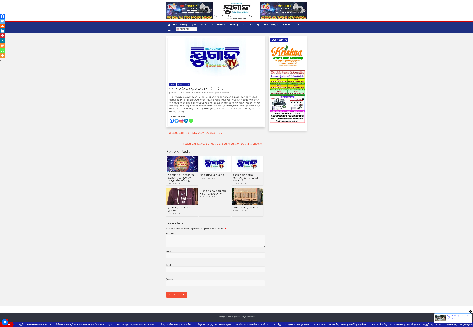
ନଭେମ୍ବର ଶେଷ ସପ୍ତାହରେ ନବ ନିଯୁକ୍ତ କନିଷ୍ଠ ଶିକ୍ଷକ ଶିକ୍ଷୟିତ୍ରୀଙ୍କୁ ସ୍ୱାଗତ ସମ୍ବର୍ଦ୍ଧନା (223, 143)
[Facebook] (172, 121)
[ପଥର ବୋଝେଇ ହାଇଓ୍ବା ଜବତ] (247, 190)
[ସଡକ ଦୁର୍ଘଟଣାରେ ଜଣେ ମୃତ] (215, 157)
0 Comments (198, 93)
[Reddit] (2, 26)
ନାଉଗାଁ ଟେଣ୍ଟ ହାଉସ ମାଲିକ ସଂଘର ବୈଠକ (247, 324)
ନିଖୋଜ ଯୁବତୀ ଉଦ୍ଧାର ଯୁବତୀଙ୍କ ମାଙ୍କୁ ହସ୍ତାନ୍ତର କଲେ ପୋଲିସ (245, 177)
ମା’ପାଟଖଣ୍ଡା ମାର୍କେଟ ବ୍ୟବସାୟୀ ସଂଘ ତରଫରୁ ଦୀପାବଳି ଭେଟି (194, 132)
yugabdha (186, 93)
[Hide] (1, 60)
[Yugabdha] (169, 24)
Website (169, 279)
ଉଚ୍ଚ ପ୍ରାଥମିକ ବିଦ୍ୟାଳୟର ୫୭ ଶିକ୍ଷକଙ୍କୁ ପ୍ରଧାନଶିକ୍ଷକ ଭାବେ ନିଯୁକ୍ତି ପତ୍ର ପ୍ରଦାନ (401, 324)
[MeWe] (2, 40)
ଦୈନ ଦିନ (244, 24)
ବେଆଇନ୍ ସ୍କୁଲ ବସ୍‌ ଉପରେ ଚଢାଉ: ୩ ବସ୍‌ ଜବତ (131, 324)
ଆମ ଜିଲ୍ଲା (184, 24)
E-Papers (298, 24)
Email (169, 265)
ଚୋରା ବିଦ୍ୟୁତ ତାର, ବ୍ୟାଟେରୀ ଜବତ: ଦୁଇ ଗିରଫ (286, 324)
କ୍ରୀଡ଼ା (265, 24)
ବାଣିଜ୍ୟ (211, 24)
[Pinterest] (2, 35)
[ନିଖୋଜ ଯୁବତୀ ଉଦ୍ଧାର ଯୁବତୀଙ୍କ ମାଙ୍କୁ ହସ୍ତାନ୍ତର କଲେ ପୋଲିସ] (247, 157)
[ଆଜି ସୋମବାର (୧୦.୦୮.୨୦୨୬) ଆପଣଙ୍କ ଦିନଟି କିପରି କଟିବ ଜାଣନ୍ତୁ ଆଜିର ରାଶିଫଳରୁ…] (182, 157)
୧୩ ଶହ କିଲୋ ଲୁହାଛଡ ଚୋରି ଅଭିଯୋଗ (218, 93)
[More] (2, 55)
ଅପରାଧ (203, 24)
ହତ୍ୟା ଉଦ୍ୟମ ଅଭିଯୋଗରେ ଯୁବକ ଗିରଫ (180, 209)
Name (169, 251)
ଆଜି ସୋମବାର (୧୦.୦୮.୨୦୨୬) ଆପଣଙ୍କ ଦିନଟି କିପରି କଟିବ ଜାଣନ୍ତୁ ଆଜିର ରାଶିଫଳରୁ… (181, 177)
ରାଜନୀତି (194, 24)
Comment (171, 233)
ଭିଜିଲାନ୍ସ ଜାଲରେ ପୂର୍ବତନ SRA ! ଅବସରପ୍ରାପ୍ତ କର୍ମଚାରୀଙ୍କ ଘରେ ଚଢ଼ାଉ (79, 324)
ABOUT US (286, 24)
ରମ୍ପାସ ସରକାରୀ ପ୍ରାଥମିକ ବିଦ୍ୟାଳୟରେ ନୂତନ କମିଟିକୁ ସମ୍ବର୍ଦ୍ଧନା (335, 324)
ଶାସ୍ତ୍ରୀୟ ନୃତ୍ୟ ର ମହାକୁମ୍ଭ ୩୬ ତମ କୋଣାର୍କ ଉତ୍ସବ (213, 192)
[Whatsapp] (191, 121)
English (184, 29)
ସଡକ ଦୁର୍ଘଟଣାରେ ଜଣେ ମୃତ (212, 174)
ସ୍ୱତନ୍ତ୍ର (274, 24)
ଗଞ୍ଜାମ (180, 84)
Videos (171, 30)
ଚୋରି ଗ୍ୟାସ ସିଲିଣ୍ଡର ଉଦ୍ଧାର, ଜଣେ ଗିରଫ (171, 324)
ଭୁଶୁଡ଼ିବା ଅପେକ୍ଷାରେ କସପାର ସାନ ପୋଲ (30, 324)
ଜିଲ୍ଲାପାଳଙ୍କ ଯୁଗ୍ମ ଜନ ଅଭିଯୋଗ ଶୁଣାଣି (209, 324)
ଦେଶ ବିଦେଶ (221, 24)
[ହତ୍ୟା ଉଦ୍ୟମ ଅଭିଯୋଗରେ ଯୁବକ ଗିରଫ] (182, 190)
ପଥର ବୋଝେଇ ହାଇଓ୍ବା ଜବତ (246, 207)
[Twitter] (176, 121)
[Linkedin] (186, 121)
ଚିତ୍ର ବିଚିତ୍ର (255, 24)
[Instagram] (181, 121)
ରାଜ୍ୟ (175, 24)
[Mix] (2, 45)
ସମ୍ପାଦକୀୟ (233, 24)
